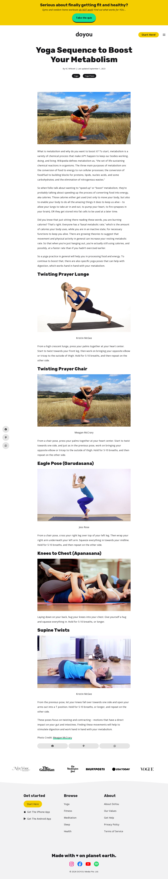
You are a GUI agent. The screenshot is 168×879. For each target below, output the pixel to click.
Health (67, 831)
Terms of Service (113, 831)
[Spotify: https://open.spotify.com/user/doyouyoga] (96, 864)
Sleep (67, 824)
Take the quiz (84, 17)
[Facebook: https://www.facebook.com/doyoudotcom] (80, 864)
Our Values (110, 810)
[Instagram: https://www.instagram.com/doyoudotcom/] (72, 864)
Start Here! (149, 34)
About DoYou (111, 804)
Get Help (109, 817)
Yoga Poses (89, 76)
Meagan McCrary (62, 737)
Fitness (68, 810)
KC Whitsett (70, 68)
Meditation (70, 817)
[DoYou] (84, 35)
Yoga (76, 76)
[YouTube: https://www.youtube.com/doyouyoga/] (88, 864)
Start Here (33, 804)
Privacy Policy (111, 824)
